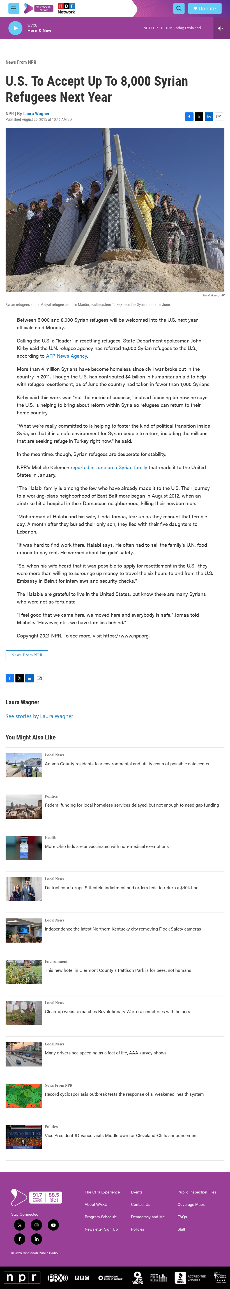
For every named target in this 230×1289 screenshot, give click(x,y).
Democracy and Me (148, 1217)
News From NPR (21, 62)
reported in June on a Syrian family (109, 467)
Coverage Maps (191, 1204)
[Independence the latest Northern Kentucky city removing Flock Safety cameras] (24, 930)
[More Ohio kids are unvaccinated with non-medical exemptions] (24, 848)
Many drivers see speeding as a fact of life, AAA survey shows (106, 1052)
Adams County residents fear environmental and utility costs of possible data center (127, 763)
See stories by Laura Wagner (39, 716)
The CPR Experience (102, 1192)
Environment (56, 961)
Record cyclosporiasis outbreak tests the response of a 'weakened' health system (124, 1094)
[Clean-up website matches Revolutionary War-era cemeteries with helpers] (24, 1013)
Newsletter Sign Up (101, 1229)
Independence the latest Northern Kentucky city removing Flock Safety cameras (123, 928)
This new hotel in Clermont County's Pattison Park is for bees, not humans (118, 970)
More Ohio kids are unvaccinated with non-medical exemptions (107, 846)
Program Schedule (101, 1217)
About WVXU (96, 1204)
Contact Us (140, 1204)
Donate (207, 9)
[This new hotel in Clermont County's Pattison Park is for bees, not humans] (24, 972)
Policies (137, 1229)
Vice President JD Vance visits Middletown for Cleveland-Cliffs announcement (121, 1135)
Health (50, 838)
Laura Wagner (36, 113)
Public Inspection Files (197, 1192)
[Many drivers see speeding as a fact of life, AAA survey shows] (24, 1054)
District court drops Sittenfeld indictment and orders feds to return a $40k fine (121, 887)
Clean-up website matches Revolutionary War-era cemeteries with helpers (117, 1011)
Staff (181, 1229)
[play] (15, 28)
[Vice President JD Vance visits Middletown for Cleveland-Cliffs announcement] (24, 1137)
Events (136, 1192)
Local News (54, 755)
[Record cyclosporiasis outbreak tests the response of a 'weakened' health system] (24, 1096)
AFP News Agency (66, 355)
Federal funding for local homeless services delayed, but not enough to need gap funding (132, 805)
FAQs (182, 1217)
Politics (51, 796)
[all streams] (221, 28)
